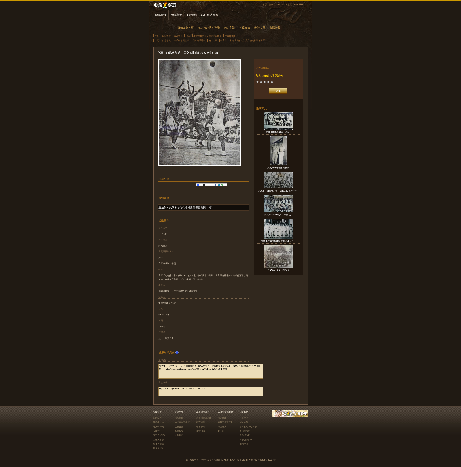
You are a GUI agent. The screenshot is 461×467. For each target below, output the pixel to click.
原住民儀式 (158, 443)
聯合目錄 (179, 417)
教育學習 (200, 422)
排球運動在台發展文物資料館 (207, 35)
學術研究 (200, 426)
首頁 (265, 4)
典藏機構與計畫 (181, 40)
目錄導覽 (176, 15)
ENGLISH (298, 4)
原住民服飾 (158, 448)
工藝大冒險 (158, 439)
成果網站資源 (209, 15)
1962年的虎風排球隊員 (278, 269)
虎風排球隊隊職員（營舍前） (278, 214)
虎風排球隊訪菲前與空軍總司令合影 (278, 240)
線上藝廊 (222, 426)
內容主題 (229, 27)
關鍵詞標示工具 (225, 422)
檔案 (188, 35)
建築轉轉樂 (158, 426)
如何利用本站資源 (248, 426)
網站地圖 (244, 443)
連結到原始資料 (167, 207)
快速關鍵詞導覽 (182, 422)
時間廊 (221, 430)
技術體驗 (191, 15)
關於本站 (244, 422)
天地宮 (156, 430)
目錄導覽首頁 (185, 27)
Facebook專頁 (285, 4)
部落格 (272, 4)
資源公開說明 (246, 439)
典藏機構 (244, 27)
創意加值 (200, 430)
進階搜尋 (259, 27)
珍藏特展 (161, 15)
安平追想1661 (160, 435)
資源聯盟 (274, 27)
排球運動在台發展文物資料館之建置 (247, 40)
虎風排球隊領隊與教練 (278, 167)
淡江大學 (213, 40)
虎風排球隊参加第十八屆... (278, 131)
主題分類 (179, 426)
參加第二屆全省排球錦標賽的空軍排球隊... (278, 190)
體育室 (223, 40)
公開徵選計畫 (198, 40)
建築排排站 (158, 422)
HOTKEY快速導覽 (209, 27)
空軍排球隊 (230, 35)
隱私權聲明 (245, 435)
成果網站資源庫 (203, 417)
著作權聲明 (245, 430)
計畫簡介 (244, 417)
